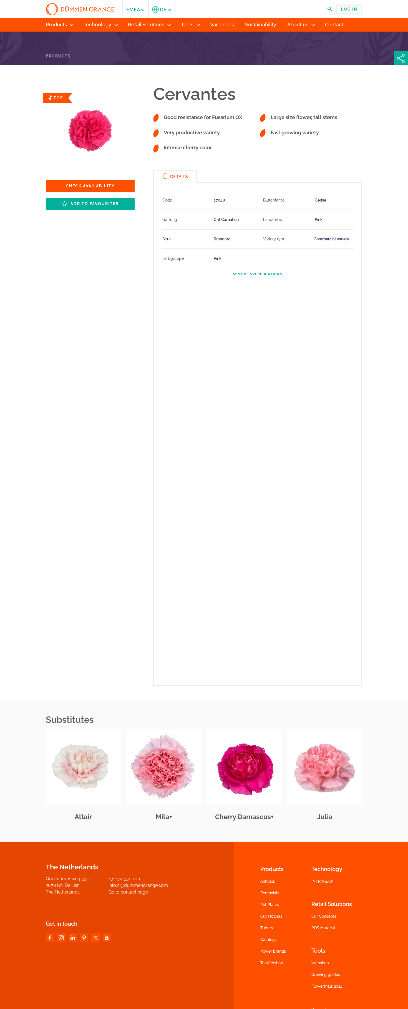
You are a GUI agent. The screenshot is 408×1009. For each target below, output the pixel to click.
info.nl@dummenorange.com (138, 885)
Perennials (269, 893)
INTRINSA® (322, 881)
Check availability (90, 186)
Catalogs (268, 939)
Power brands (273, 951)
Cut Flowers (271, 916)
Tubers (266, 928)
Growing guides (325, 974)
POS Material (323, 928)
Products (58, 56)
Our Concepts (323, 916)
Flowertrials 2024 (326, 986)
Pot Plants (269, 904)
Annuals (267, 881)
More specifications (259, 274)
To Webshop (271, 963)
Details (178, 176)
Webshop (320, 963)
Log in (349, 9)
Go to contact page (128, 892)
